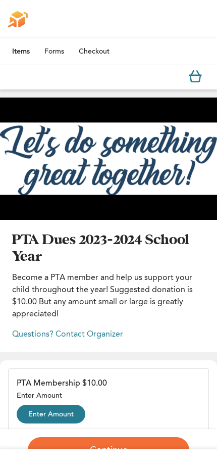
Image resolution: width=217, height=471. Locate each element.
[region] (108, 159)
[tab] (21, 51)
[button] (108, 159)
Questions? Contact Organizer (67, 334)
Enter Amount (51, 414)
